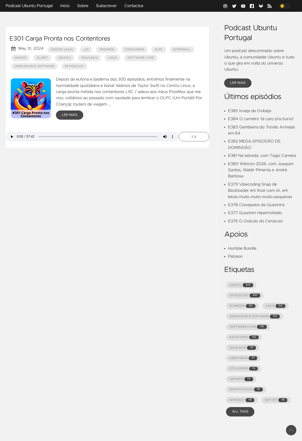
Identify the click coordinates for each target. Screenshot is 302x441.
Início (65, 6)
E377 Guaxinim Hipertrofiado (255, 213)
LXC (86, 49)
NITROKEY (240, 400)
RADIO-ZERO (242, 337)
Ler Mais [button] (238, 83)
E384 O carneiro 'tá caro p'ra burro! (261, 119)
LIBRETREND (241, 358)
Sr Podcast (74, 66)
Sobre (82, 6)
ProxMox (106, 49)
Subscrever (106, 6)
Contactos (133, 6)
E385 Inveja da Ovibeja (249, 111)
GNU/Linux (89, 57)
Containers (134, 49)
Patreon (235, 256)
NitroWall (182, 49)
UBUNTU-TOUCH (244, 389)
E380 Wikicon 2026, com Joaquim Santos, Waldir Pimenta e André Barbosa (261, 170)
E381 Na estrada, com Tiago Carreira (262, 156)
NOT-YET (275, 400)
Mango (20, 57)
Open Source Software (35, 66)
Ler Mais (69, 115)
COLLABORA (242, 368)
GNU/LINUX (241, 347)
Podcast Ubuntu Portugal (29, 6)
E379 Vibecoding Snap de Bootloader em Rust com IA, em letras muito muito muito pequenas (260, 190)
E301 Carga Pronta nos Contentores (59, 39)
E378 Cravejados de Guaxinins (256, 205)
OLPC (159, 49)
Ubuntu (64, 57)
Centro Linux (62, 49)
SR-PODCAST (243, 295)
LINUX (274, 305)
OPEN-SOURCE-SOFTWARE (253, 316)
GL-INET (42, 57)
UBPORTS (239, 379)
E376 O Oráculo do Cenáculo (255, 221)
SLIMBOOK (241, 305)
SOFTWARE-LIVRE (246, 326)
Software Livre (140, 57)
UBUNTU (239, 285)
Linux (112, 57)
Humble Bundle (242, 248)
